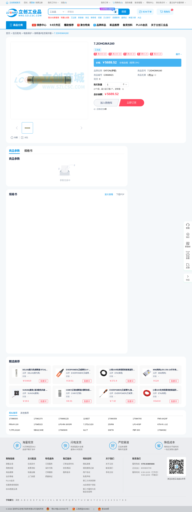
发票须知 (31, 468)
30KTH (111, 430)
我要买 (43, 381)
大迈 (139, 18)
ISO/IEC (86, 509)
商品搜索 (9, 472)
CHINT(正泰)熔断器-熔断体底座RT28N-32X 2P (85, 390)
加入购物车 (106, 103)
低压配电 (17, 33)
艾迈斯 (73, 18)
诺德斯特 (116, 18)
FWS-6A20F (162, 419)
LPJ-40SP (137, 424)
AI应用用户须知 (89, 485)
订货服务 (48, 464)
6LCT (85, 430)
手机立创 (109, 472)
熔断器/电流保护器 (43, 33)
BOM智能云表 (11, 489)
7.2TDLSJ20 (88, 424)
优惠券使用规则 (12, 485)
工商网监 (79, 509)
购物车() (119, 3)
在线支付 (31, 464)
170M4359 (112, 419)
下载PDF (120, 194)
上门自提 (31, 477)
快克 (87, 18)
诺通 (100, 18)
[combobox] (125, 84)
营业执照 (105, 509)
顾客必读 (9, 464)
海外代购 (48, 468)
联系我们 (109, 468)
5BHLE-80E (39, 430)
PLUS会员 (10, 481)
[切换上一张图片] (17, 127)
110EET (86, 419)
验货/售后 (67, 468)
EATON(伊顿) (110, 70)
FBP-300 (136, 430)
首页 (8, 33)
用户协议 (86, 472)
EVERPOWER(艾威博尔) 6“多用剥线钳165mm (85, 370)
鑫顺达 (124, 18)
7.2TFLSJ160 (14, 430)
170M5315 (38, 424)
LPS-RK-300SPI (65, 424)
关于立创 (109, 464)
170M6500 (13, 419)
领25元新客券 (53, 18)
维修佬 (93, 18)
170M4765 (137, 419)
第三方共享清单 (89, 481)
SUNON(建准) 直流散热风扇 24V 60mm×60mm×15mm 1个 (46, 390)
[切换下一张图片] (81, 127)
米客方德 (132, 18)
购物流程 (9, 468)
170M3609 (62, 430)
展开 (178, 54)
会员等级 (9, 477)
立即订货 (131, 102)
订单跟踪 (48, 472)
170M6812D (63, 419)
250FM (111, 424)
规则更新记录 (88, 468)
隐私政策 (86, 464)
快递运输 (31, 472)
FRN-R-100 (13, 424)
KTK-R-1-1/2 (163, 424)
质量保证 (48, 477)
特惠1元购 (65, 18)
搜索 (124, 11)
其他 (17, 500)
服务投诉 (66, 472)
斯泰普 (81, 18)
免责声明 (86, 477)
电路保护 (27, 33)
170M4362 (162, 430)
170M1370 (38, 419)
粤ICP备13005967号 (59, 509)
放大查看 (109, 194)
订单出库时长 (68, 464)
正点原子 (107, 18)
